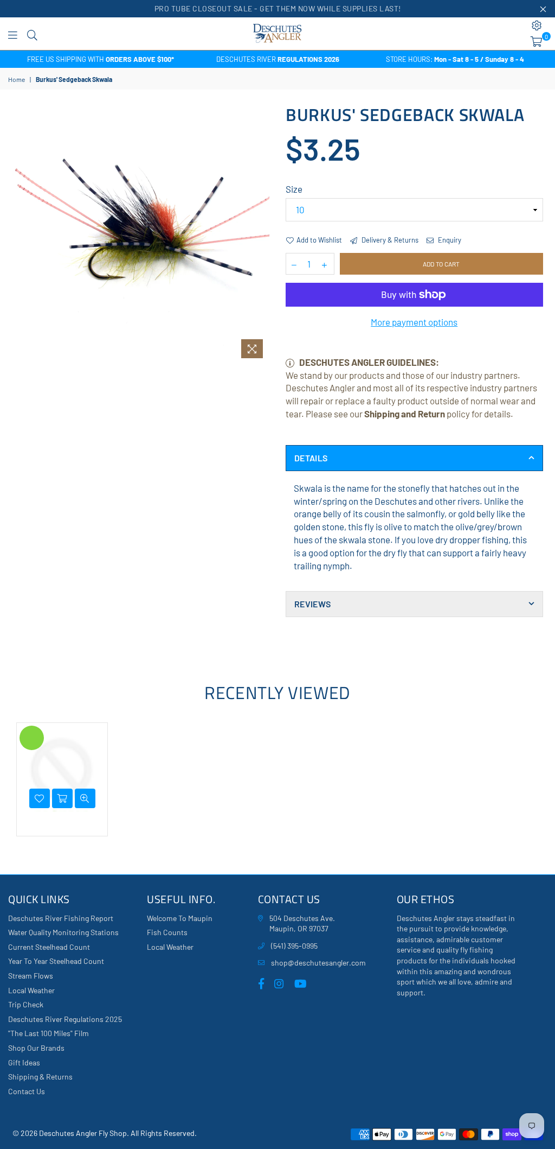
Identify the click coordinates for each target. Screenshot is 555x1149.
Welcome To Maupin (179, 918)
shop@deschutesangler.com (318, 962)
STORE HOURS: (455, 59)
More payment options (414, 321)
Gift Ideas (24, 1062)
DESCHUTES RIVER (277, 59)
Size (294, 188)
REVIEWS (312, 604)
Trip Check (25, 1004)
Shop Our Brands (36, 1047)
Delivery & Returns (389, 240)
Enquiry (448, 240)
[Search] (32, 34)
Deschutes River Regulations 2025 (65, 1019)
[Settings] (537, 25)
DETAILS (310, 458)
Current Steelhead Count (49, 946)
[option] (100, 59)
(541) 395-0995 (294, 945)
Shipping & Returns (40, 1076)
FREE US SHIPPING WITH (100, 59)
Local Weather (31, 990)
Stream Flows (30, 975)
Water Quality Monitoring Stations (63, 932)
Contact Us (26, 1091)
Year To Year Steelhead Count (56, 961)
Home (16, 79)
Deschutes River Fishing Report (60, 918)
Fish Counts (167, 932)
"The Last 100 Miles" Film (48, 1033)
